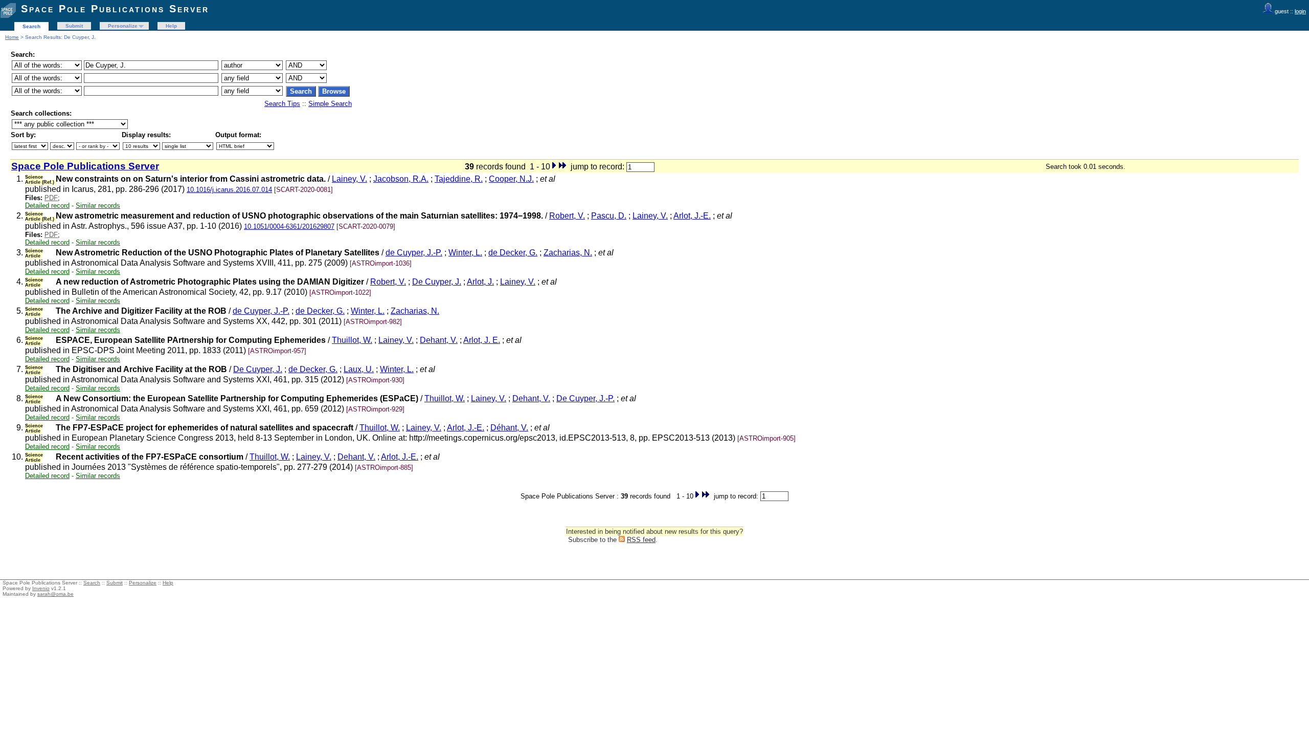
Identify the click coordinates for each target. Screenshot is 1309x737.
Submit (74, 26)
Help (171, 26)
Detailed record (47, 205)
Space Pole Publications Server (115, 8)
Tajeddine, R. (459, 179)
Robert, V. (567, 215)
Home (12, 37)
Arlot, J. (480, 281)
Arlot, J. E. (481, 340)
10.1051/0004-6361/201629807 (289, 226)
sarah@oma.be (55, 594)
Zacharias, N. (568, 252)
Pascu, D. (608, 215)
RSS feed (641, 540)
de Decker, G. (512, 252)
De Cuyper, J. (436, 281)
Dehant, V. (439, 340)
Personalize (123, 26)
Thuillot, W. (352, 340)
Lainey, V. (349, 179)
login (1300, 11)
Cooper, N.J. (511, 179)
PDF (51, 198)
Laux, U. (359, 369)
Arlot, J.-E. (692, 215)
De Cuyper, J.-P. (585, 398)
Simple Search (330, 103)
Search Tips (282, 103)
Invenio (41, 588)
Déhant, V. (509, 427)
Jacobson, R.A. (400, 179)
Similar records (98, 205)
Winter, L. (465, 252)
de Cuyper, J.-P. (414, 252)
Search (31, 26)
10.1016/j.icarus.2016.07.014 (229, 189)
